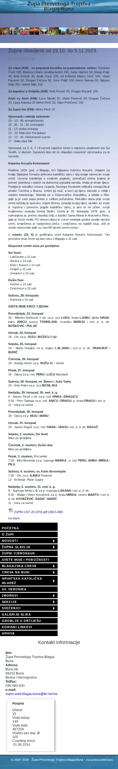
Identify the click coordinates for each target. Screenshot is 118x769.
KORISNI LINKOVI (17, 627)
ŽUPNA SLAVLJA (16, 547)
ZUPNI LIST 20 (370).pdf (38, 512)
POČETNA (10, 528)
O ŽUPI (8, 534)
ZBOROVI (10, 595)
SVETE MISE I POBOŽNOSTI (25, 559)
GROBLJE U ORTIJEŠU (21, 620)
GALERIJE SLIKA (16, 614)
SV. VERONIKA (14, 589)
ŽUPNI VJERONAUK (18, 553)
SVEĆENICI (11, 608)
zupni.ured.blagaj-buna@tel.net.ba (31, 694)
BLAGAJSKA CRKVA (19, 566)
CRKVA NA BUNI (16, 572)
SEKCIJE (9, 601)
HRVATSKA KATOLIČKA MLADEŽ (22, 581)
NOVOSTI (10, 540)
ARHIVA (8, 633)
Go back (14, 518)
